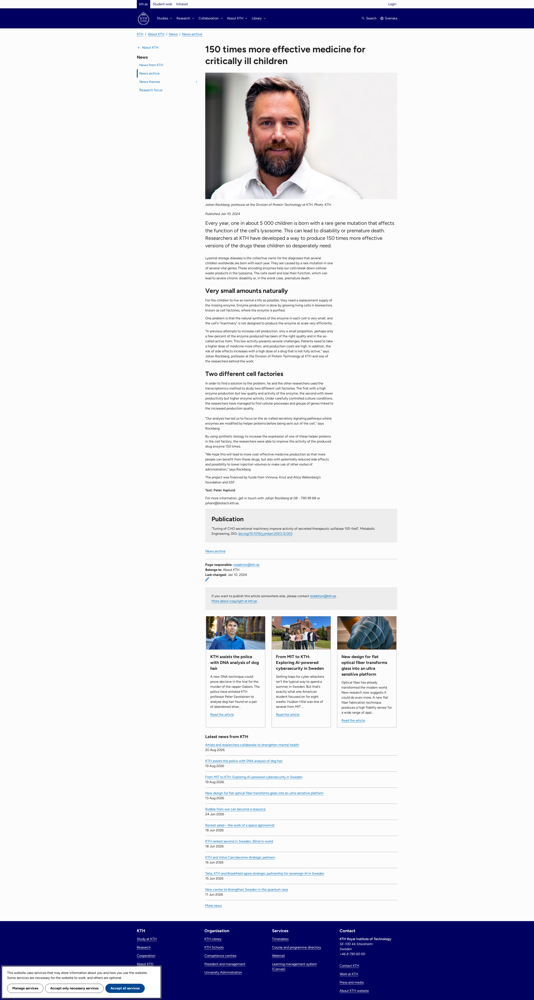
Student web (162, 4)
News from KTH (151, 65)
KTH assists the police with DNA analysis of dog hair (243, 761)
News (173, 34)
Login (392, 4)
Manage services (25, 988)
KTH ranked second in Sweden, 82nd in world (239, 841)
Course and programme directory (296, 947)
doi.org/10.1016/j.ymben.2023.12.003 (265, 534)
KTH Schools (214, 947)
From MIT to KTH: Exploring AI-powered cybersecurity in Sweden (253, 777)
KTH (140, 34)
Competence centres (220, 956)
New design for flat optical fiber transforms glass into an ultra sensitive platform (264, 793)
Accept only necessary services (74, 988)
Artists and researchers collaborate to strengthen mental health (252, 745)
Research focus (150, 90)
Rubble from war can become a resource (235, 809)
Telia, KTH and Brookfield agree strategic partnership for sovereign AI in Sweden (264, 873)
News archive (192, 34)
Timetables (280, 939)
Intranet (182, 4)
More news (213, 906)
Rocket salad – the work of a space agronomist (240, 825)
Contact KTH (349, 966)
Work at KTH (349, 974)
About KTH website (354, 991)
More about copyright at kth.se (234, 601)
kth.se (143, 4)
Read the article (222, 715)
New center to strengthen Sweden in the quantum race (246, 889)
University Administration (223, 972)
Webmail (278, 956)
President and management (224, 964)
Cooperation (146, 956)
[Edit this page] (207, 579)
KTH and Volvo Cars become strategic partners (240, 857)
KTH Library (213, 939)
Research (144, 947)
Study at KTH (147, 939)
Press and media (352, 982)
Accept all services (125, 988)
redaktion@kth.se (246, 565)
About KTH (156, 34)
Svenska (391, 18)
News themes (149, 82)
